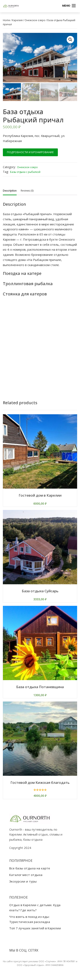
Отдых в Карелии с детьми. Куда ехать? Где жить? (35, 907)
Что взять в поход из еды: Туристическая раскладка (29, 919)
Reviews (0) (27, 190)
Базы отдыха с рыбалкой (25, 172)
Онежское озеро (35, 20)
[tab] (10, 191)
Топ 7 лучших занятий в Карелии (35, 928)
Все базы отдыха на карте (29, 868)
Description (10, 190)
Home (6, 20)
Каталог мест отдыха (25, 875)
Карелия (17, 20)
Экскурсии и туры (23, 881)
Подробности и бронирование (30, 152)
